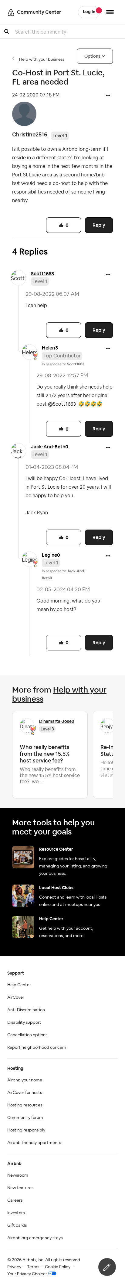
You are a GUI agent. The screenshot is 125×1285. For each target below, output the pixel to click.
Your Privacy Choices (27, 1274)
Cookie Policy (57, 1267)
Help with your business (41, 59)
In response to (63, 364)
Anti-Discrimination (26, 1010)
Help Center (19, 985)
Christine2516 (29, 134)
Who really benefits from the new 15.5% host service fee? (44, 754)
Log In (89, 12)
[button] (108, 96)
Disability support (24, 1022)
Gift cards (17, 1225)
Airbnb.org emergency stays (34, 1238)
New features (20, 1188)
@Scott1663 (62, 404)
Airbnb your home (24, 1080)
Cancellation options (27, 1035)
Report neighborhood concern (36, 1047)
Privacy (14, 1267)
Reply (99, 225)
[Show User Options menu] (110, 12)
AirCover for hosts (24, 1093)
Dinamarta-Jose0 (56, 721)
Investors (16, 1213)
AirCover (15, 997)
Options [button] (92, 56)
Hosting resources (24, 1105)
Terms (33, 1267)
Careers (14, 1200)
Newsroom (17, 1175)
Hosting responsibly (26, 1130)
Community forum (25, 1118)
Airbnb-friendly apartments (34, 1143)
